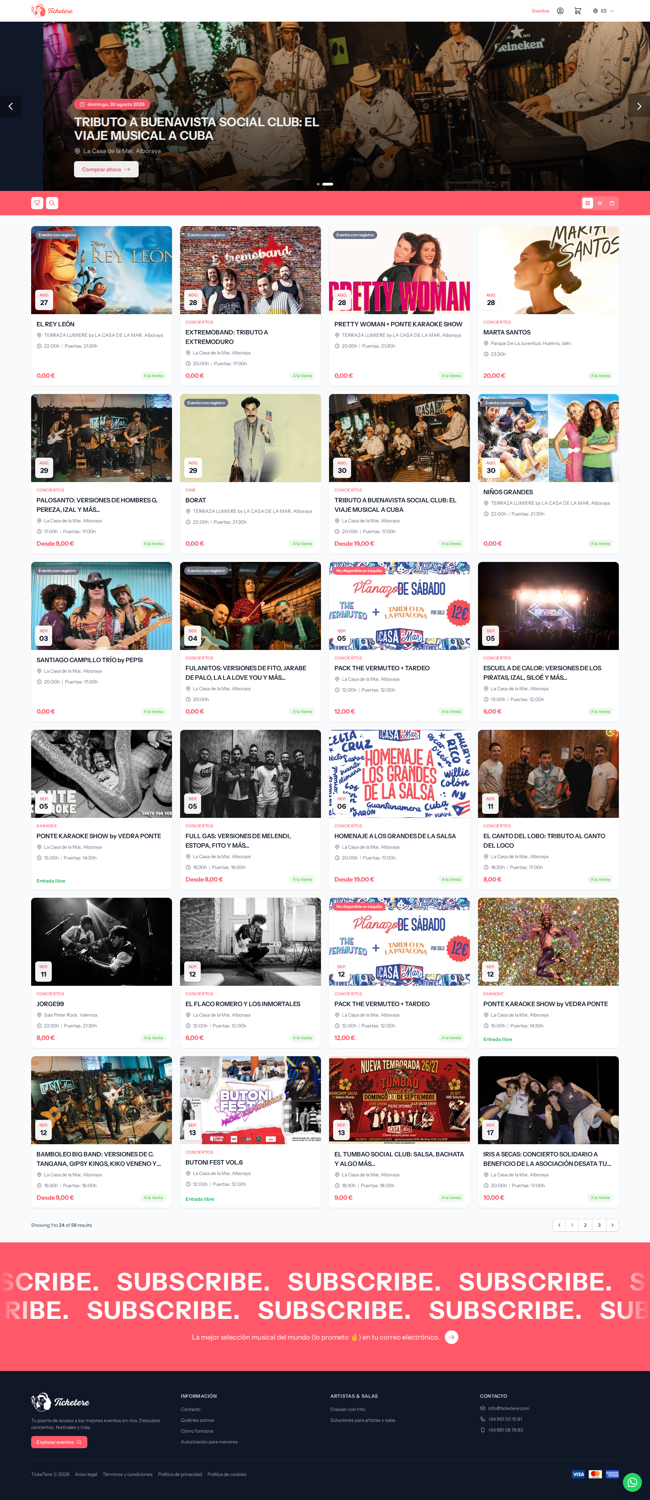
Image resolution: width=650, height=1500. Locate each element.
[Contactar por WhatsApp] (632, 1482)
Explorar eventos (55, 1442)
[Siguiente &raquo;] (612, 1225)
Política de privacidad (180, 1474)
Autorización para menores (209, 1442)
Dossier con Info (347, 1409)
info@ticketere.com (508, 1408)
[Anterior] (11, 106)
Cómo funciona (197, 1431)
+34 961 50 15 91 (505, 1419)
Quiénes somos (197, 1420)
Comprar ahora (58, 169)
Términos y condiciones (128, 1474)
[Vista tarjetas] (587, 203)
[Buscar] (52, 203)
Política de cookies (227, 1474)
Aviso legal (86, 1474)
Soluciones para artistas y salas (362, 1420)
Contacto (190, 1409)
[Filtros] (37, 203)
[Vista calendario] (612, 203)
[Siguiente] (639, 106)
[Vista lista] (599, 203)
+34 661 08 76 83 (505, 1430)
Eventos (540, 11)
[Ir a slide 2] (327, 184)
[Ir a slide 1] (318, 184)
